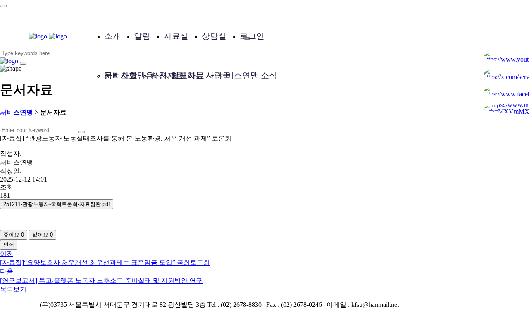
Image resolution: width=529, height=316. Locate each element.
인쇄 (8, 245)
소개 (112, 36)
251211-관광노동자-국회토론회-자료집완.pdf (56, 204)
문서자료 (120, 75)
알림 (142, 36)
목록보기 (13, 289)
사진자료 (166, 75)
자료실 (176, 36)
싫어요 (42, 235)
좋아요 (13, 235)
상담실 (214, 36)
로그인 (252, 36)
